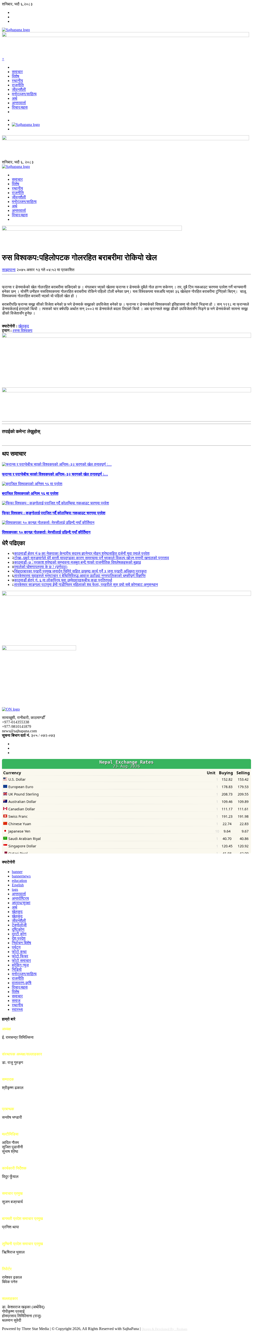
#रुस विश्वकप (22, 330)
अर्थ (14, 98)
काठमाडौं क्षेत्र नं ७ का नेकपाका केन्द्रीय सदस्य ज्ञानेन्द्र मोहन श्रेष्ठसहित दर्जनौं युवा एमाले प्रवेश (81, 553)
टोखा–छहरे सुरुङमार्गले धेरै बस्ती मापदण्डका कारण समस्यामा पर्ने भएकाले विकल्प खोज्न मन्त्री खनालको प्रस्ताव (91, 558)
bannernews (21, 876)
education (19, 880)
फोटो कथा (19, 952)
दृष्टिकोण (18, 929)
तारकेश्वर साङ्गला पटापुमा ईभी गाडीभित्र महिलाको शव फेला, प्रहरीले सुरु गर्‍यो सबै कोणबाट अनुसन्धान (86, 584)
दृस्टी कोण (19, 934)
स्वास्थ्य (17, 1009)
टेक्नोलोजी (19, 925)
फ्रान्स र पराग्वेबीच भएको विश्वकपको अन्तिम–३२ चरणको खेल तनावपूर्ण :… (55, 474)
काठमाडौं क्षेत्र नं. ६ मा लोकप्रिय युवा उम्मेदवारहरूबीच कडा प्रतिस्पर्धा (63, 580)
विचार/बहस (20, 107)
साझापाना (9, 270)
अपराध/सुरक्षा (21, 903)
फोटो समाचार (21, 960)
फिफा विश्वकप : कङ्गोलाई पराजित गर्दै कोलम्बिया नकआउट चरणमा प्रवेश (53, 513)
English (18, 885)
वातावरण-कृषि (21, 983)
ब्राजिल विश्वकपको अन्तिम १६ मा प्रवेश (30, 493)
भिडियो (17, 969)
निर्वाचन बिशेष (21, 943)
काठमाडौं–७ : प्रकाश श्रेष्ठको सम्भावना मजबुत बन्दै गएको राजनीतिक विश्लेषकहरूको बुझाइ (77, 562)
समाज (16, 1000)
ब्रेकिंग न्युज (20, 965)
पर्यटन (16, 947)
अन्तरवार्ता (19, 103)
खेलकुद (23, 326)
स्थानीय (17, 81)
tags (15, 889)
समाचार (17, 72)
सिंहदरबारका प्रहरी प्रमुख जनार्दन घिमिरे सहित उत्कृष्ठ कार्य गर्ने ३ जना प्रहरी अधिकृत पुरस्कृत (80, 571)
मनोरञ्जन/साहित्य (24, 94)
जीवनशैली (19, 89)
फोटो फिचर (20, 956)
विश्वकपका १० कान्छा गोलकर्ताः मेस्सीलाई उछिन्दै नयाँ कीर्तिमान (46, 532)
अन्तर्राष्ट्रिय (20, 898)
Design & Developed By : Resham (164, 1329)
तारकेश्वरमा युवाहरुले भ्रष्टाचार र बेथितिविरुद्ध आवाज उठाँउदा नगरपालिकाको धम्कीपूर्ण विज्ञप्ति (80, 576)
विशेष (15, 76)
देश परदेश (18, 938)
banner (17, 872)
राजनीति (18, 85)
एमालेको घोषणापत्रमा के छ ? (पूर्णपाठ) (40, 567)
